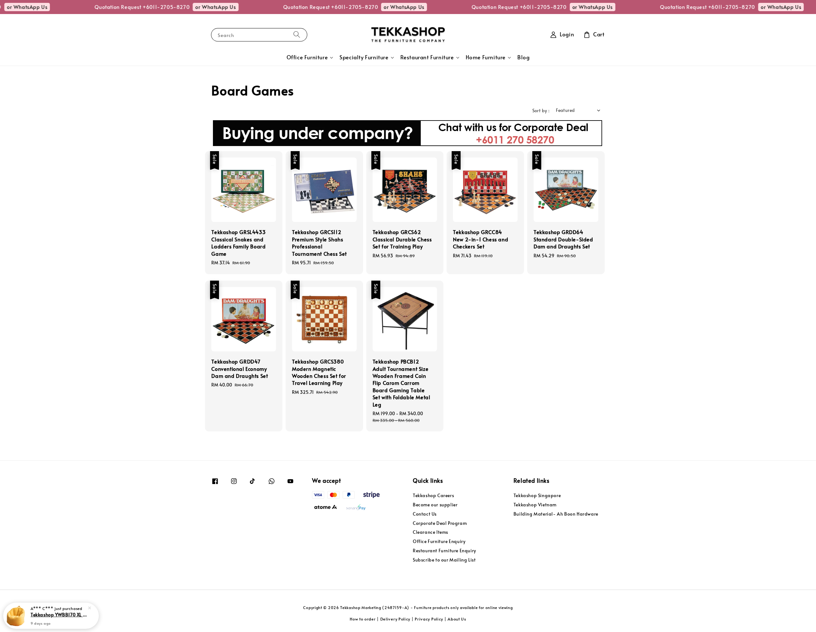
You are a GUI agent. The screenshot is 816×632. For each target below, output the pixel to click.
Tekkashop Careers (433, 495)
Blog (523, 57)
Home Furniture (486, 57)
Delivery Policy (395, 619)
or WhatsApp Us (197, 6)
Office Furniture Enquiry (439, 541)
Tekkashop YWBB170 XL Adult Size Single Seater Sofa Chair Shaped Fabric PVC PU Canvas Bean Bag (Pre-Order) (59, 614)
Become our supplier (435, 505)
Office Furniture (307, 57)
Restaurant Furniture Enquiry (444, 550)
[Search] (297, 34)
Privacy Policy (429, 619)
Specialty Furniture (363, 57)
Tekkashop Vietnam (535, 505)
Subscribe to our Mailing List (444, 560)
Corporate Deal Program (440, 523)
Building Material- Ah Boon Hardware (556, 514)
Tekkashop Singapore (537, 495)
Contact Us (425, 514)
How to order (362, 619)
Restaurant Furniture (427, 57)
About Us (457, 619)
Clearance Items (430, 532)
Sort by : (541, 110)
